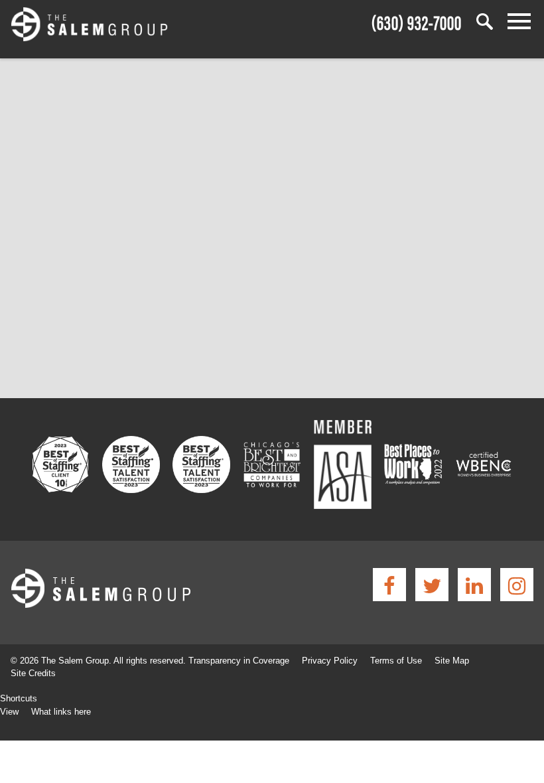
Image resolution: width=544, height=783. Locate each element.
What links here (61, 712)
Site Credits (33, 673)
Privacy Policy (330, 661)
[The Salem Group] (89, 26)
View (9, 712)
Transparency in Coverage (238, 661)
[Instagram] (516, 584)
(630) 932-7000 (417, 21)
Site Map (452, 661)
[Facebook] (389, 584)
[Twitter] (431, 584)
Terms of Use (396, 661)
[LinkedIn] (474, 584)
